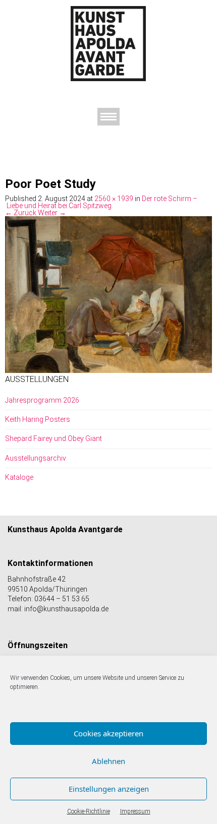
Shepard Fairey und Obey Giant (53, 438)
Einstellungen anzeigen (109, 789)
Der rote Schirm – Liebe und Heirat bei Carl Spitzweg (101, 202)
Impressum (135, 811)
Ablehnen (108, 761)
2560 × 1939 (113, 199)
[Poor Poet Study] (108, 294)
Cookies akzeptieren (108, 733)
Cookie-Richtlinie (88, 811)
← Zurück (20, 213)
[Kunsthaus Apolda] (108, 43)
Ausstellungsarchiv (35, 458)
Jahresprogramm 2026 (42, 400)
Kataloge (19, 477)
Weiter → (52, 213)
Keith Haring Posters (37, 419)
